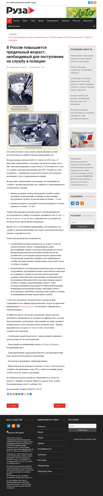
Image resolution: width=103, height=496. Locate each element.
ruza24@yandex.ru (79, 185)
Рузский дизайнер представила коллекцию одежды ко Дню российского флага (82, 114)
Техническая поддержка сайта (84, 439)
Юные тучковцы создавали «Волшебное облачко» (81, 70)
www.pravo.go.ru (27, 306)
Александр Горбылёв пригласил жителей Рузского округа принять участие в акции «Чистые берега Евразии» (82, 84)
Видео (25, 21)
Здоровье (65, 21)
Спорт (33, 21)
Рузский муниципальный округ (21, 2)
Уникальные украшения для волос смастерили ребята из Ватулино (82, 58)
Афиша (41, 21)
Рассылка (76, 21)
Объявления (88, 21)
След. (58, 405)
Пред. (14, 405)
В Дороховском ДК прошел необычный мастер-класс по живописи (80, 99)
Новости (16, 21)
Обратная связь (14, 26)
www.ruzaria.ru (16, 438)
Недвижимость (53, 21)
